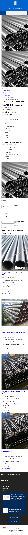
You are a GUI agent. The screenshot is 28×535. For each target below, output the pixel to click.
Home (6, 94)
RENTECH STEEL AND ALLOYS (15, 7)
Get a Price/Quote (6, 107)
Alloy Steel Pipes (9, 97)
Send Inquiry (6, 90)
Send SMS (15, 521)
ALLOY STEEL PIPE (7, 451)
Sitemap (4, 490)
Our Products (5, 486)
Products (7, 95)
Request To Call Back (7, 92)
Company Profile (6, 484)
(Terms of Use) (16, 528)
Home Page (5, 482)
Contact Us (5, 488)
